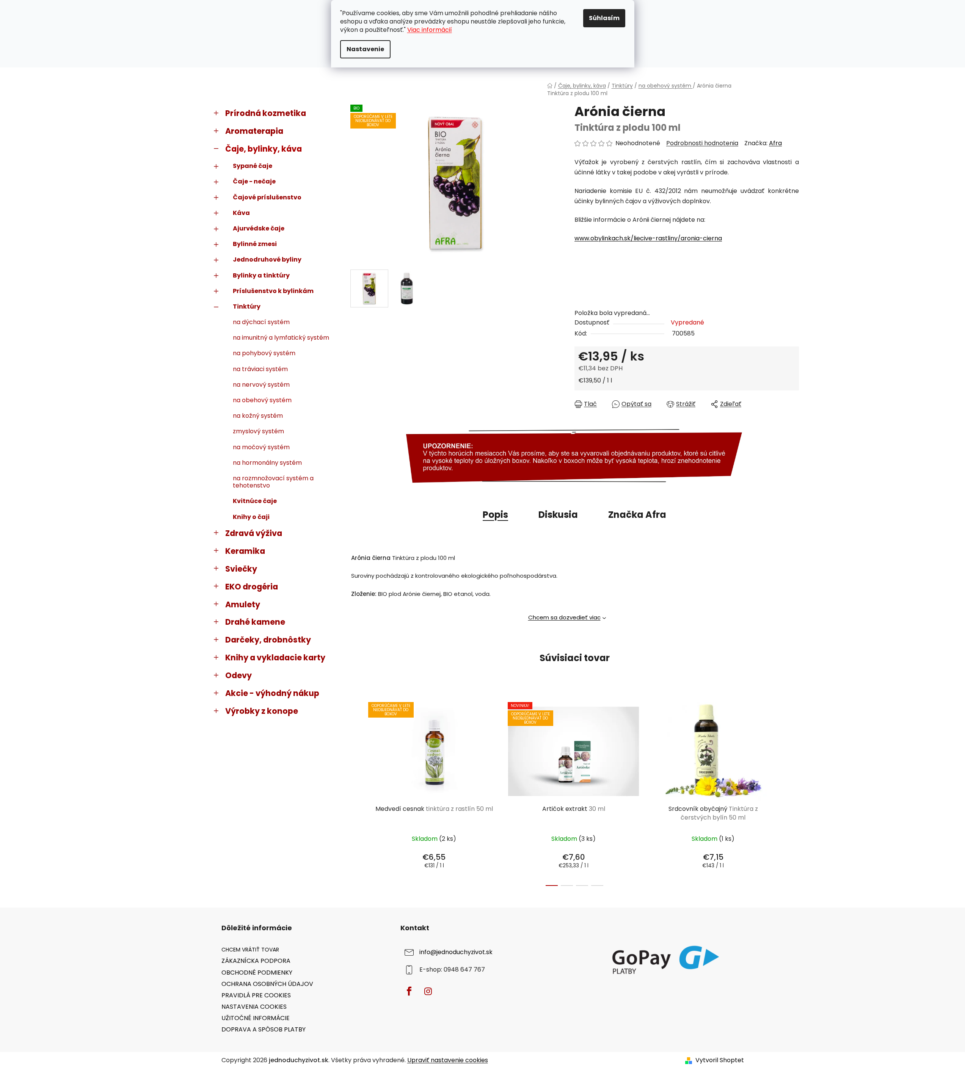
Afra (775, 143)
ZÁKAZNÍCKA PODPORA (255, 960)
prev (356, 792)
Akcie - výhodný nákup (272, 693)
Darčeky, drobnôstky (268, 639)
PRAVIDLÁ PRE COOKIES (256, 995)
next (793, 792)
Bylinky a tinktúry (261, 275)
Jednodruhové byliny (267, 259)
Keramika (245, 550)
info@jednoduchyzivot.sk (456, 952)
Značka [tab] (637, 514)
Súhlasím (604, 18)
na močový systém (261, 447)
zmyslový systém (258, 431)
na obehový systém (262, 400)
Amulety (242, 604)
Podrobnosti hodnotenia (702, 143)
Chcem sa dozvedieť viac (564, 617)
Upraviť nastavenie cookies (447, 1060)
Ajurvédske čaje (258, 228)
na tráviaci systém (260, 369)
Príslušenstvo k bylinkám (273, 291)
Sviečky (241, 568)
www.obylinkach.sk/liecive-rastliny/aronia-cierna (648, 238)
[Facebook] (409, 991)
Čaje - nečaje (254, 181)
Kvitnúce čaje (255, 501)
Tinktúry (246, 306)
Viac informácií (429, 29)
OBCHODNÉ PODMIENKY (256, 972)
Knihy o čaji (251, 517)
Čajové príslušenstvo (267, 197)
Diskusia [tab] (558, 514)
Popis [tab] (495, 514)
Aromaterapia (254, 130)
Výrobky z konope (261, 710)
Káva (241, 212)
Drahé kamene (255, 621)
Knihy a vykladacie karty (275, 657)
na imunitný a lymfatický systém (281, 337)
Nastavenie (365, 49)
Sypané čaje (252, 165)
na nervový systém (261, 384)
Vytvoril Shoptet (719, 1060)
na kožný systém (258, 415)
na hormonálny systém (267, 462)
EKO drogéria (251, 586)
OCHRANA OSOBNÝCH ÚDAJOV (267, 984)
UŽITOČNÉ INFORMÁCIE (255, 1018)
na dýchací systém (261, 322)
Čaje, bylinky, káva (263, 148)
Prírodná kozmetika (265, 113)
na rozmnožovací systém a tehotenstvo (273, 482)
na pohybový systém (264, 353)
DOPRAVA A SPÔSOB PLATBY (263, 1029)
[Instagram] (428, 991)
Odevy (238, 675)
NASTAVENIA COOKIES (254, 1006)
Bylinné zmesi (255, 244)
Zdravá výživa (253, 533)
